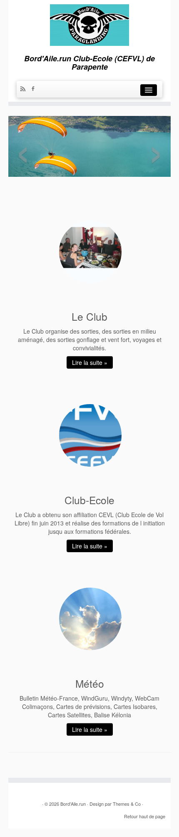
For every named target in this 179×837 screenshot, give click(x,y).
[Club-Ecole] (90, 435)
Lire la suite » (89, 362)
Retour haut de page (144, 816)
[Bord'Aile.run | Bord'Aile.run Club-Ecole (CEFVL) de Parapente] (89, 23)
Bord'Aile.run (73, 803)
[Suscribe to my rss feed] (25, 89)
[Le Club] (90, 251)
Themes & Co (127, 803)
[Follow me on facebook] (35, 89)
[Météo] (90, 618)
